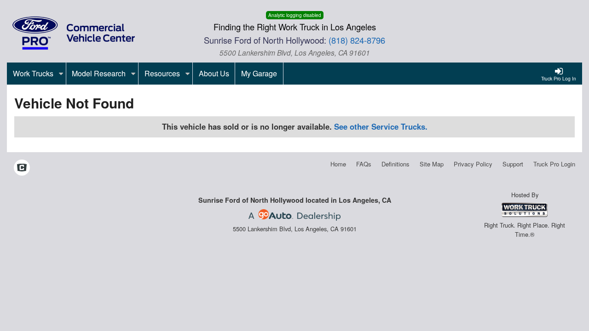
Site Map (432, 164)
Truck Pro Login (554, 164)
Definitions (395, 164)
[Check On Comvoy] (22, 167)
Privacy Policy (473, 164)
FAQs (363, 164)
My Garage (259, 73)
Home (338, 164)
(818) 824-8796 (357, 40)
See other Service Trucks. (380, 126)
